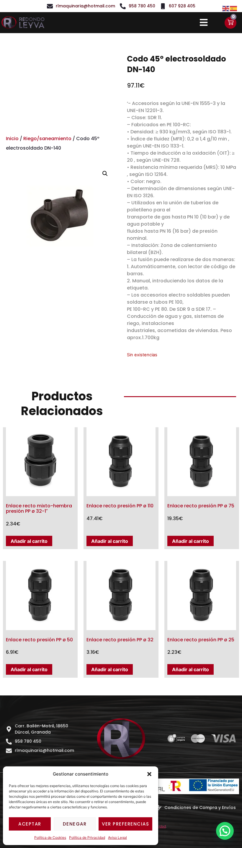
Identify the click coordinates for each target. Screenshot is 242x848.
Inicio (12, 138)
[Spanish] (234, 8)
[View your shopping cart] (230, 23)
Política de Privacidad (87, 837)
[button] (149, 774)
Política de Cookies (50, 837)
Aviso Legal (117, 837)
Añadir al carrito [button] (29, 541)
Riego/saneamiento (47, 138)
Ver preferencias (125, 824)
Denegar (75, 824)
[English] (226, 8)
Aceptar (29, 824)
